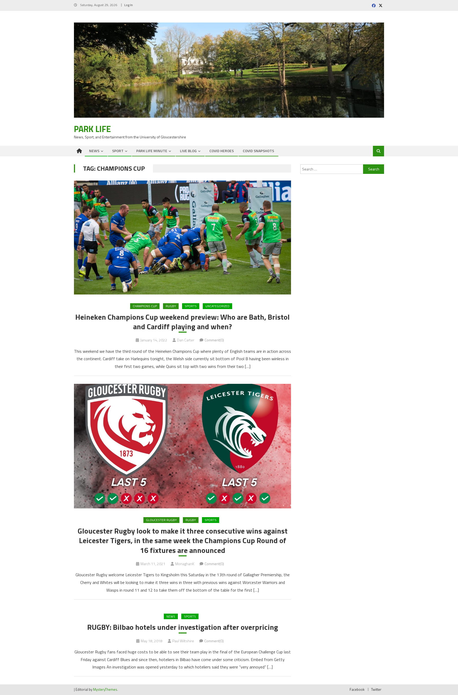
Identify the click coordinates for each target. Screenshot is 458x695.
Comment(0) (214, 340)
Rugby (171, 306)
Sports (191, 306)
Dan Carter (185, 340)
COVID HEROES (221, 150)
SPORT (118, 150)
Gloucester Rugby (161, 519)
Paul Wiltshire (183, 641)
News (170, 616)
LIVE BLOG (188, 150)
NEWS (94, 150)
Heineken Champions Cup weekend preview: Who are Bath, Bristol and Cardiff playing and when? (182, 322)
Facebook (357, 689)
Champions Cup (145, 306)
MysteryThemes (105, 689)
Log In (128, 4)
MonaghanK (184, 563)
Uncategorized (217, 306)
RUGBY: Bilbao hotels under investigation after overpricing (182, 627)
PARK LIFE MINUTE (151, 150)
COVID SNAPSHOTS (258, 150)
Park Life (92, 128)
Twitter (376, 689)
